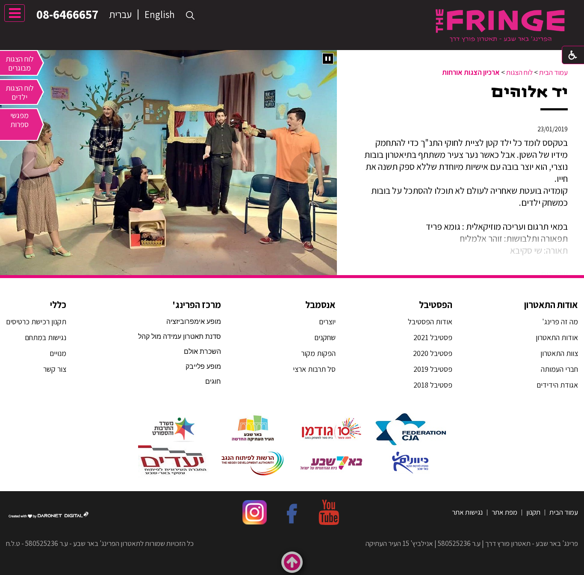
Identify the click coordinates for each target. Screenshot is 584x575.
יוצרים (327, 321)
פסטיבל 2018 (432, 385)
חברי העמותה (559, 369)
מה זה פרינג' (560, 321)
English (159, 14)
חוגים (213, 381)
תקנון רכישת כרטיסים (36, 321)
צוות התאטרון (559, 353)
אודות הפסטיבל (430, 321)
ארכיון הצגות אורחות (471, 72)
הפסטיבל (435, 305)
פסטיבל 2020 (432, 353)
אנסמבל (320, 305)
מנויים (57, 353)
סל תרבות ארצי (314, 369)
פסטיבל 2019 (432, 369)
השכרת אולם (202, 351)
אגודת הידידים (557, 385)
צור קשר (53, 369)
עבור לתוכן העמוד (292, 8)
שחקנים (325, 337)
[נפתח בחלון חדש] (410, 429)
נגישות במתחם (43, 337)
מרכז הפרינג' (196, 305)
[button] (190, 16)
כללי (58, 305)
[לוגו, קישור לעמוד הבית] (500, 25)
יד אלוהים (529, 92)
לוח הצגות (519, 72)
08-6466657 (67, 14)
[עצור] (327, 58)
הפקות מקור (318, 353)
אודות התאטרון (551, 305)
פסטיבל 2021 (432, 337)
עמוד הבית (553, 72)
